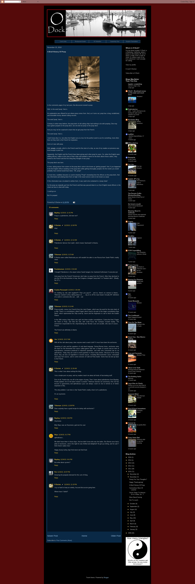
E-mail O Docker (131, 69)
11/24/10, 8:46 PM (66, 418)
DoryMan (131, 236)
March (132, 524)
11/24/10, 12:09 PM (68, 405)
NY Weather (97, 41)
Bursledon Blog (133, 120)
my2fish (131, 134)
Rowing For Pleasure (135, 279)
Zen (129, 294)
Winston (139, 303)
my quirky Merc (141, 425)
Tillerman (57, 254)
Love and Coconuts (135, 353)
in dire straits (132, 159)
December (133, 474)
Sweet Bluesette (133, 301)
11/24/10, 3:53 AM (71, 269)
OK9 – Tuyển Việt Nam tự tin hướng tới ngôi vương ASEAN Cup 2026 (136, 112)
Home (84, 536)
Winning (130, 378)
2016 (130, 457)
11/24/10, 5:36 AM (74, 290)
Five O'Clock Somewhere (137, 408)
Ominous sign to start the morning (141, 441)
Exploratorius (133, 109)
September (133, 506)
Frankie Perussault (60, 290)
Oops (129, 296)
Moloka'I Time (141, 355)
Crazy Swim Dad (134, 437)
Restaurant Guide (80, 41)
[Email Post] (73, 202)
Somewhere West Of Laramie (136, 489)
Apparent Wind (133, 394)
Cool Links (63, 41)
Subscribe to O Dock (132, 73)
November (133, 477)
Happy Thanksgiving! (136, 482)
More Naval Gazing (135, 497)
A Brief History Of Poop (137, 485)
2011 (130, 469)
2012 (130, 466)
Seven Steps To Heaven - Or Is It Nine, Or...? (137, 493)
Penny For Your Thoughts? (138, 479)
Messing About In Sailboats (134, 212)
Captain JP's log (133, 179)
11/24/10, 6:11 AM (67, 306)
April (131, 521)
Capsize (139, 238)
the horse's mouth (134, 204)
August (132, 509)
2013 (130, 463)
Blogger (106, 577)
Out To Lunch (133, 500)
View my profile (131, 65)
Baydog (57, 213)
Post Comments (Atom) (64, 540)
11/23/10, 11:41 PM (66, 213)
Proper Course (133, 265)
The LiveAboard (133, 315)
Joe (55, 339)
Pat (55, 472)
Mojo (56, 434)
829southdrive (133, 143)
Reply (56, 219)
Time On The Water (135, 322)
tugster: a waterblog (135, 84)
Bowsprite (131, 157)
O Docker (57, 225)
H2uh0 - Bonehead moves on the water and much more (137, 93)
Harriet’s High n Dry (134, 86)
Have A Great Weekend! (135, 206)
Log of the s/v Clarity (135, 383)
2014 (130, 460)
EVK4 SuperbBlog (134, 250)
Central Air (132, 423)
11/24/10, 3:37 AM (68, 254)
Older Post (116, 536)
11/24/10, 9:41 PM (66, 459)
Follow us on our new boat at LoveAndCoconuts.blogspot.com (137, 387)
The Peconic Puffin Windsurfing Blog (134, 194)
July (131, 512)
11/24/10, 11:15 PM (70, 484)
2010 (130, 471)
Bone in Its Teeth (134, 368)
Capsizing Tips (114, 41)
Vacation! (139, 96)
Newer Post (52, 536)
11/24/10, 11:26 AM (70, 368)
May (131, 518)
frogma (130, 221)
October (133, 504)
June (131, 515)
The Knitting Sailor (134, 376)
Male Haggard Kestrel (135, 317)
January (133, 529)
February (133, 526)
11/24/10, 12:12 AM (70, 240)
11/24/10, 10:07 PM (63, 472)
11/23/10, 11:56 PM (70, 225)
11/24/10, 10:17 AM (64, 339)
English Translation (132, 41)
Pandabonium (59, 269)
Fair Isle (131, 164)
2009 (130, 533)
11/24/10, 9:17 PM (64, 434)
